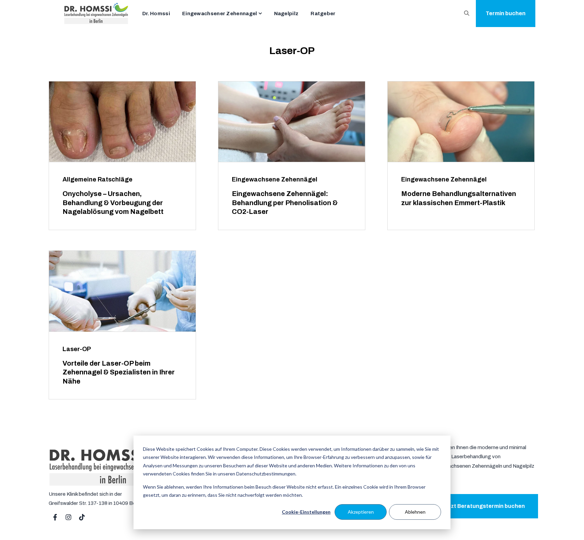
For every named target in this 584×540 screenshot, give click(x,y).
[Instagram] (68, 517)
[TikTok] (82, 517)
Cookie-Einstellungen (306, 512)
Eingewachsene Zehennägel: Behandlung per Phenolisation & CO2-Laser (285, 202)
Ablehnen (415, 512)
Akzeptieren (361, 512)
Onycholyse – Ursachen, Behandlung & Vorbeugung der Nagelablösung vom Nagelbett (113, 202)
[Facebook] (55, 517)
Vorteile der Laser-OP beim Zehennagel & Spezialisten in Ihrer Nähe (119, 372)
